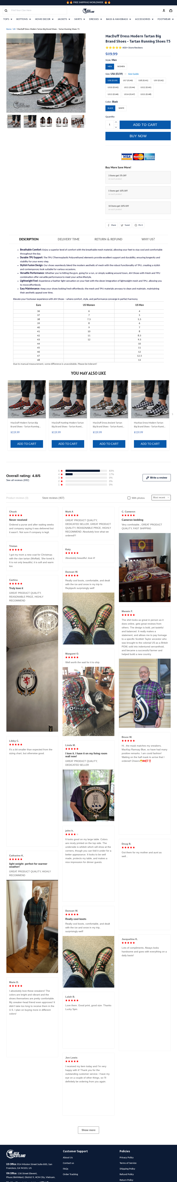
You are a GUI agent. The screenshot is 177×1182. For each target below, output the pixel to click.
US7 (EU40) (128, 81)
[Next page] (84, 121)
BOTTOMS (22, 19)
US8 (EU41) (143, 81)
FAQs (65, 1169)
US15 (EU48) (146, 94)
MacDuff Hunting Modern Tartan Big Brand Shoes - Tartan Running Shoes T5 (68, 425)
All (14, 29)
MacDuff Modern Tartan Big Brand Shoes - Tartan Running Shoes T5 (25, 425)
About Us (68, 1157)
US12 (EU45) (146, 88)
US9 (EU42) (159, 81)
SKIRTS (78, 19)
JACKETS (62, 19)
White (121, 108)
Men (114, 60)
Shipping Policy (127, 1169)
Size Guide (133, 74)
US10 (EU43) (113, 88)
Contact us (68, 1163)
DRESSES (94, 19)
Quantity (110, 117)
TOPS (6, 19)
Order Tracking (70, 1174)
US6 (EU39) (117, 74)
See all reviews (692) (17, 480)
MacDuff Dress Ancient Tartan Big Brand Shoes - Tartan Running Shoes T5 (109, 425)
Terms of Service (128, 1163)
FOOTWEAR (164, 19)
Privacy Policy (127, 1157)
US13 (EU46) (113, 94)
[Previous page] (8, 121)
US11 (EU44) (129, 88)
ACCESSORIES (142, 19)
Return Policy (126, 1180)
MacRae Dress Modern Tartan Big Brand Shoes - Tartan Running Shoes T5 (150, 425)
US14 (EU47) (129, 94)
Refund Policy (127, 1174)
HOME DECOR (42, 19)
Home (8, 29)
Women (121, 67)
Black (115, 102)
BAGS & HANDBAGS (117, 19)
